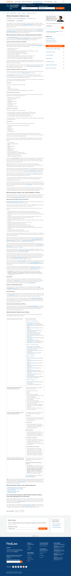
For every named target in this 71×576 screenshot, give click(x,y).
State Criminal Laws (57, 524)
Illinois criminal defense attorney (29, 505)
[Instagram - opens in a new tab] (21, 567)
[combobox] (29, 8)
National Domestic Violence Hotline (13, 487)
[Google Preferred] (26, 567)
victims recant (29, 184)
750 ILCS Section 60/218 (31, 365)
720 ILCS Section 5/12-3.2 (31, 324)
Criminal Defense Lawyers (50, 51)
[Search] (63, 2)
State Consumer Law (57, 527)
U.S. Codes (41, 557)
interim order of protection (24, 250)
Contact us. (16, 551)
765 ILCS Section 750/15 (31, 381)
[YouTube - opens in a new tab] (16, 567)
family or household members (36, 45)
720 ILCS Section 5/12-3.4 (31, 327)
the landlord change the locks (37, 298)
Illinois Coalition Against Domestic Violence (15, 488)
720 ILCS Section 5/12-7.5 (31, 342)
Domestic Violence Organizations (13, 491)
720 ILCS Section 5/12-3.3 (31, 325)
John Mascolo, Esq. (23, 18)
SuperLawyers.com (57, 549)
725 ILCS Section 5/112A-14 (32, 347)
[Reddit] (24, 567)
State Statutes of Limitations (51, 41)
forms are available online (36, 238)
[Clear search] (37, 8)
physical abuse (11, 74)
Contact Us (29, 549)
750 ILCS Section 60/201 (31, 358)
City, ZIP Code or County (43, 6)
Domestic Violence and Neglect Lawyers (53, 48)
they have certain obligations (33, 306)
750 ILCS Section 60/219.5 (31, 370)
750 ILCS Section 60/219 (31, 367)
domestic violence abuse (13, 37)
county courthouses (31, 282)
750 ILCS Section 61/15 (31, 376)
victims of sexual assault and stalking (33, 66)
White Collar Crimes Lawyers (51, 68)
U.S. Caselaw (42, 555)
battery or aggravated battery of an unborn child (33, 170)
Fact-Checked (20, 20)
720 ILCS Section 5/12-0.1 (31, 322)
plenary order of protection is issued (19, 257)
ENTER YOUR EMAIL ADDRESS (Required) (13, 559)
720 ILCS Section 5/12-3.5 (31, 330)
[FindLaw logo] (10, 2)
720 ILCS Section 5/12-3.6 (31, 332)
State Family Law (56, 525)
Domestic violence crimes (28, 24)
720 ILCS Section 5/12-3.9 (31, 337)
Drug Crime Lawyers (49, 55)
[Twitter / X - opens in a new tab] (18, 567)
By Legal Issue (29, 557)
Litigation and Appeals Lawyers (51, 64)
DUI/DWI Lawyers (49, 58)
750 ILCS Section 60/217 (31, 363)
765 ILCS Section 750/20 (31, 384)
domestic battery (16, 158)
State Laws (41, 553)
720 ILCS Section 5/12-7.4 (31, 341)
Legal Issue (23, 6)
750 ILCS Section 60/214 (31, 360)
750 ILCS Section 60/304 (31, 374)
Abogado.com (56, 553)
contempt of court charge (35, 267)
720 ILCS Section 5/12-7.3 (31, 340)
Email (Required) (49, 25)
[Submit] (63, 28)
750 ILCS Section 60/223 (31, 371)
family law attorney (21, 501)
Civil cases (34, 204)
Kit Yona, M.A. (10, 18)
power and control (25, 72)
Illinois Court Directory (11, 490)
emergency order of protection (28, 240)
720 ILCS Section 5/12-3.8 (31, 335)
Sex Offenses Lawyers (50, 61)
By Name (28, 560)
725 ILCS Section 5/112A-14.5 (32, 350)
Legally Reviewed (11, 20)
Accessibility (29, 547)
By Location (29, 555)
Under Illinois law (12, 294)
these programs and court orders (19, 197)
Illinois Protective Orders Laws (35, 263)
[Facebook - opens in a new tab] (13, 567)
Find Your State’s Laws (50, 38)
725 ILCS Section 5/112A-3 (31, 346)
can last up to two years (21, 260)
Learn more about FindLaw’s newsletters (52, 31)
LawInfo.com (56, 557)
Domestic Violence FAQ (11, 492)
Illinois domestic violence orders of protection (15, 201)
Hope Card (16, 280)
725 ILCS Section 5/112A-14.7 (32, 352)
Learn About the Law (43, 551)
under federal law (36, 262)
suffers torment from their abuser (23, 38)
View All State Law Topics (50, 40)
